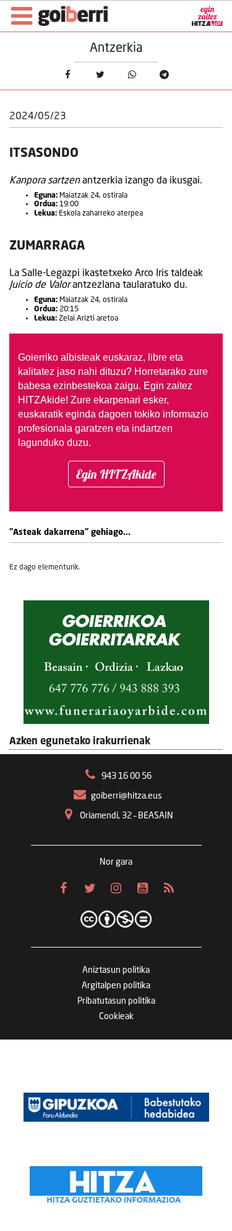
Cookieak (116, 1016)
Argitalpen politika (116, 985)
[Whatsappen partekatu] (132, 75)
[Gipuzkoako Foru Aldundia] (116, 1107)
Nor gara (116, 862)
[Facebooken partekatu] (67, 75)
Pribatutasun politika (116, 1001)
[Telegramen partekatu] (164, 75)
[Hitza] (116, 1181)
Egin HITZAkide (116, 474)
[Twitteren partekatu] (99, 75)
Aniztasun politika (116, 970)
